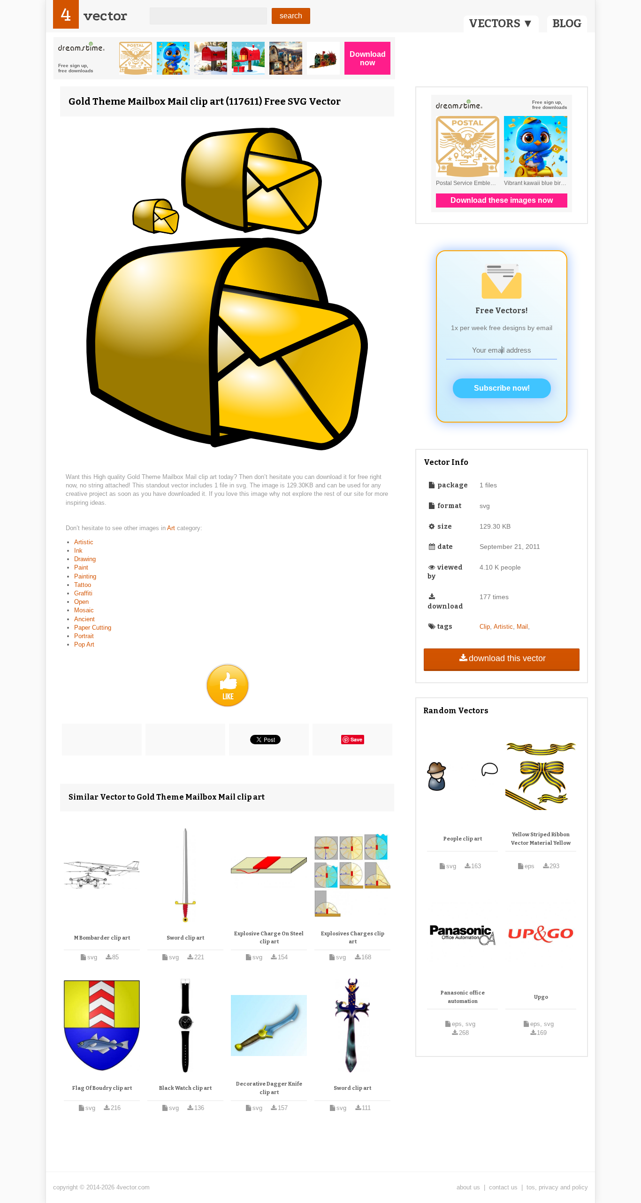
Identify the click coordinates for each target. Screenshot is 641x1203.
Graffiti (83, 593)
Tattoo (82, 584)
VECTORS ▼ (501, 23)
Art (172, 528)
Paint (81, 567)
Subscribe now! (502, 388)
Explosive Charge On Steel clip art (269, 938)
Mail (522, 626)
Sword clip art (185, 938)
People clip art (462, 839)
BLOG (567, 23)
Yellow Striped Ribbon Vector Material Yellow (541, 839)
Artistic (83, 542)
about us (468, 1187)
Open (81, 601)
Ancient (84, 619)
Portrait (84, 636)
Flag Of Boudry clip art (102, 1088)
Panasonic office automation (463, 997)
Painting (85, 576)
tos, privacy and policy (557, 1187)
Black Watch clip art (185, 1088)
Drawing (85, 559)
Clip (485, 626)
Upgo (541, 997)
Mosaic (84, 610)
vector (105, 16)
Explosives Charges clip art (352, 938)
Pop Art (84, 644)
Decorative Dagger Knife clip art (269, 1088)
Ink (78, 550)
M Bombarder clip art (102, 938)
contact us (503, 1187)
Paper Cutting (92, 627)
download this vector (507, 658)
